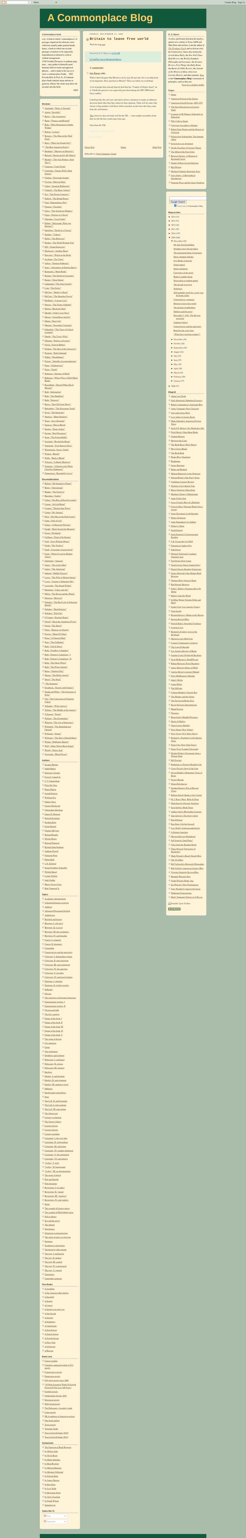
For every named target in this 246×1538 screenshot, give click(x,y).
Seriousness (50, 1229)
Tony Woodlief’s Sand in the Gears (185, 888)
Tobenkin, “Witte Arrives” (56, 706)
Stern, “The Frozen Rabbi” (56, 437)
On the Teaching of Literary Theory (186, 147)
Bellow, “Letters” (52, 131)
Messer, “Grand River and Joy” (58, 317)
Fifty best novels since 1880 (56, 1380)
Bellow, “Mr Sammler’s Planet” (58, 483)
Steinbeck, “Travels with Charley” (59, 687)
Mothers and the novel (183, 311)
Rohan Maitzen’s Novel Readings (185, 663)
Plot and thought (52, 1179)
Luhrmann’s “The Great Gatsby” (58, 283)
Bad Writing (176, 167)
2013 (173, 220)
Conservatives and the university (58, 952)
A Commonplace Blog (100, 17)
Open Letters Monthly (180, 725)
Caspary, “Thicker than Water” (58, 508)
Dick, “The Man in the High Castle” (60, 516)
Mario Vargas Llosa (53, 884)
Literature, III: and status (55, 1146)
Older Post (156, 147)
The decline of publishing (184, 307)
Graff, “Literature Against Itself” (59, 549)
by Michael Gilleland (54, 1472)
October (177, 343)
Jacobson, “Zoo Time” (54, 259)
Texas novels (50, 1424)
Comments (51, 1521)
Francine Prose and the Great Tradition (187, 182)
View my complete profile (193, 84)
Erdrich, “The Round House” (57, 198)
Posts (48, 1516)
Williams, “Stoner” (53, 733)
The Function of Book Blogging (58, 1447)
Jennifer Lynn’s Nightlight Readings (186, 655)
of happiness (50, 1321)
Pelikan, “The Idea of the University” (61, 348)
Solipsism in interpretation (56, 1233)
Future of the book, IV (54, 1030)
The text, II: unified (53, 1258)
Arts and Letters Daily (180, 412)
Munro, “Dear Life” (53, 321)
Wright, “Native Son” (54, 750)
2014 (173, 216)
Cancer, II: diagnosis (53, 944)
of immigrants (51, 1326)
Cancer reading (51, 1361)
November (178, 339)
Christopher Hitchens (54, 810)
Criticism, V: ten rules (54, 973)
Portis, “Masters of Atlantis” (57, 629)
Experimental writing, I (55, 1001)
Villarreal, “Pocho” (53, 714)
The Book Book (177, 453)
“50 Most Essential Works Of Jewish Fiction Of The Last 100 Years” (60, 1386)
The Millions (176, 688)
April (176, 368)
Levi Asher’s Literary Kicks (183, 417)
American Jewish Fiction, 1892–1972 (187, 102)
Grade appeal (179, 264)
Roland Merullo (51, 834)
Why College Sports (179, 121)
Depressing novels (52, 1376)
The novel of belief (53, 1175)
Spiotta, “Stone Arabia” (55, 429)
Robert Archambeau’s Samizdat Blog (187, 404)
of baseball (49, 1297)
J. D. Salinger (50, 863)
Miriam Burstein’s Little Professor (185, 473)
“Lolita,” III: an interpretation (57, 1171)
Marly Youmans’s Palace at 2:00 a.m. (187, 897)
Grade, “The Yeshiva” (54, 545)
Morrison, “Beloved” (53, 598)
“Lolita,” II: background (55, 1167)
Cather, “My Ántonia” (54, 512)
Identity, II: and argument (55, 1080)
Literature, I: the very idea (56, 1138)
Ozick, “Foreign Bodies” (55, 344)
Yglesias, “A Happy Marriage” (58, 462)
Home (123, 147)
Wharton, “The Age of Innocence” (59, 722)
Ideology (48, 1072)
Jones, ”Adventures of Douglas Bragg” (61, 267)
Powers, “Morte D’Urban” (56, 634)
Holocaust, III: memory (55, 1067)
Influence (49, 1088)
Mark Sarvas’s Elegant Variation (185, 803)
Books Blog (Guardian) (180, 457)
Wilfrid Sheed (51, 872)
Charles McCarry (52, 830)
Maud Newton (177, 709)
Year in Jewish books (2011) (56, 1437)
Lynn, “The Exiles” (53, 288)
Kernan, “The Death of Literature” (59, 275)
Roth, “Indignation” (53, 391)
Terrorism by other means (55, 1249)
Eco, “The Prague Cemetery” (57, 194)
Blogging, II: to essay (54, 927)
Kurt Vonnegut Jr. (52, 888)
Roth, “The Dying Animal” (56, 667)
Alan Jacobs (176, 611)
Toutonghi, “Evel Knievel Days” (58, 445)
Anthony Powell (51, 851)
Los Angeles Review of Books (184, 651)
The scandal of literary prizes (57, 1208)
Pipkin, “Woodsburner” (54, 357)
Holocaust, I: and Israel (55, 1059)
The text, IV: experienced (55, 1266)
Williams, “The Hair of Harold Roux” (61, 737)
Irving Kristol (50, 826)
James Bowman (177, 465)
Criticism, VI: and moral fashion (58, 977)
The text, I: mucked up (54, 1253)
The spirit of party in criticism (58, 1237)
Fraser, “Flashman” (53, 533)
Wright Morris (51, 838)
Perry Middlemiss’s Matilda (183, 675)
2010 (173, 233)
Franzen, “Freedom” (53, 206)
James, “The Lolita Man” (56, 565)
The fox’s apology (52, 1014)
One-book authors (52, 1420)
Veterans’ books (51, 1428)
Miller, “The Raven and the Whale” (60, 593)
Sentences (178, 288)
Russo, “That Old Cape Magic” (58, 404)
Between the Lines (179, 440)
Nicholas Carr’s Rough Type (183, 486)
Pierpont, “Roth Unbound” (56, 353)
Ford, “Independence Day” (56, 202)
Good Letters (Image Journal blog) (185, 565)
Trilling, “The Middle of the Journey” (61, 710)
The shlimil (50, 1224)
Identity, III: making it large (56, 1084)
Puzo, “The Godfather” (54, 642)
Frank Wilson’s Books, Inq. (182, 880)
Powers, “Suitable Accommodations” (61, 361)
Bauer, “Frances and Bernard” (57, 120)
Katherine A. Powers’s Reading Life (186, 764)
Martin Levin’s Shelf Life (182, 638)
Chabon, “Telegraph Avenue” (57, 177)
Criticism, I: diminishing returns (58, 956)
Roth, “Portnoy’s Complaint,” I (58, 654)
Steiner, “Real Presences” (56, 433)
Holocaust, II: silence (54, 1063)
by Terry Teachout (52, 1496)
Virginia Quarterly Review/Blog (185, 872)
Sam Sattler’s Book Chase (182, 807)
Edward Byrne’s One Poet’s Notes (185, 477)
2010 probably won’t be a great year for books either (188, 294)
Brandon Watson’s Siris (181, 876)
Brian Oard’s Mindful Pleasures (184, 717)
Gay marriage (50, 1043)
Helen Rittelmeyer (179, 783)
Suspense (49, 1241)
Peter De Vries (51, 785)
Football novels (51, 1391)
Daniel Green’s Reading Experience (186, 569)
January (177, 380)
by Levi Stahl (50, 1488)
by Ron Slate (50, 1484)
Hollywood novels (52, 1404)
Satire (47, 1204)
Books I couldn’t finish (183, 276)
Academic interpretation (55, 898)
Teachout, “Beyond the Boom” (57, 441)
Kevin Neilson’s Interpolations (184, 704)
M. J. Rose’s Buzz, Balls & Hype (185, 799)
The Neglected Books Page (182, 700)
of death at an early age (55, 1309)
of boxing (49, 1301)
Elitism (48, 993)
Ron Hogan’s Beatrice (180, 584)
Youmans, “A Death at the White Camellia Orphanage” (59, 468)
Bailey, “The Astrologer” (55, 116)
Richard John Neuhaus (54, 847)
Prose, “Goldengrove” (54, 365)
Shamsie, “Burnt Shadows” (56, 416)
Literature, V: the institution (57, 1154)
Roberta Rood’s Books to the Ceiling (186, 795)
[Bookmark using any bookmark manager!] (105, 59)
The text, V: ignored (53, 1270)
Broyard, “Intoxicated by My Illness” (60, 155)
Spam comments (181, 268)
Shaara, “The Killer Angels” (57, 675)
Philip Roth (49, 859)
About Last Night (178, 396)
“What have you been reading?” (187, 334)
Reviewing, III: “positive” (56, 1196)
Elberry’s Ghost (177, 526)
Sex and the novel (52, 1220)
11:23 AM (115, 53)
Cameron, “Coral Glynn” (55, 166)
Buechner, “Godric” (53, 495)
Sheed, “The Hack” (53, 679)
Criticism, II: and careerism (56, 960)
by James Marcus (52, 1480)
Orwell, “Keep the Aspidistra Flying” (61, 621)
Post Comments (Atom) (106, 153)
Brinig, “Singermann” (54, 487)
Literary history (51, 1129)
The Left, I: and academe (55, 1105)
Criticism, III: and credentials (57, 964)
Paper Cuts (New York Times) (184, 744)
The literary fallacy (53, 1121)
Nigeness (175, 713)
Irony (47, 1096)
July (175, 355)
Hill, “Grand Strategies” (55, 246)
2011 (173, 229)
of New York (50, 1342)
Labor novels (50, 1412)
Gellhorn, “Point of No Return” (58, 537)
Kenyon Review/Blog (180, 619)
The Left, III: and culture (55, 1109)
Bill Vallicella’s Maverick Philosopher (187, 864)
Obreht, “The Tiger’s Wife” (56, 336)
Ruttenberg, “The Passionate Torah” (60, 408)
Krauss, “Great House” (54, 279)
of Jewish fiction (52, 1338)
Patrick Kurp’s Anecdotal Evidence (186, 623)
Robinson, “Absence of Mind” (57, 373)
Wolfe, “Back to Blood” (55, 458)
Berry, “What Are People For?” (58, 142)
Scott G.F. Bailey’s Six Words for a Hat (187, 428)
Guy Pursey (95, 73)
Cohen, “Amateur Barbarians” (57, 186)
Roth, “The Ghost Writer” (56, 662)
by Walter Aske (51, 1451)
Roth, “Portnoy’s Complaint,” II (58, 658)
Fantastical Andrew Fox (181, 545)
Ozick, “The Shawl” (53, 625)
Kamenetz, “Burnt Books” (56, 271)
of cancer (49, 1305)
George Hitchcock (52, 805)
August (177, 351)
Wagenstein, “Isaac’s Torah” (57, 449)
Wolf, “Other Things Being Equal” (59, 746)
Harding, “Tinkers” (53, 234)
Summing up (50, 1505)
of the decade (50, 1313)
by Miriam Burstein (53, 1468)
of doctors (49, 1317)
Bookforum (175, 461)
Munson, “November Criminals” (58, 325)
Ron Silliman (176, 819)
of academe (50, 1288)
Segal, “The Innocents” (55, 412)
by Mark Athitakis (52, 1459)
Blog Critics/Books (179, 448)
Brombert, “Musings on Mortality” (59, 151)
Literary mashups (52, 1134)
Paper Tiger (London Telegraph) (184, 749)
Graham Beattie (178, 436)
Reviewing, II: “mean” (54, 1191)
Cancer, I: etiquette (53, 940)
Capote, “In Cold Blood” (55, 504)
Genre (47, 1047)
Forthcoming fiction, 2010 (56, 1395)
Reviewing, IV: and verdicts (56, 1200)
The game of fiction (53, 1039)
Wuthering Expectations (181, 893)
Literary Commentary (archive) (184, 642)
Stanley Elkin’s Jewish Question (184, 163)
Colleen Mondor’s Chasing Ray (184, 692)
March (176, 372)
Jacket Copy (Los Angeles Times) (185, 606)
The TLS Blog (177, 860)
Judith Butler (50, 768)
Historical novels (52, 1400)
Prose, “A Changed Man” (55, 638)
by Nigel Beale (51, 1455)
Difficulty (49, 989)
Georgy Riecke (177, 779)
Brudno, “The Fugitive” (55, 491)
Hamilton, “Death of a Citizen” (58, 230)
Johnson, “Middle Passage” (56, 573)
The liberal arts (51, 1113)
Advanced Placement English (57, 911)
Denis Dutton (50, 789)
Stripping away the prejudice (186, 248)
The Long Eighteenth (180, 647)
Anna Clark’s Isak (178, 498)
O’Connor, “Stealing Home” (57, 617)
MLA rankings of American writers (60, 1416)
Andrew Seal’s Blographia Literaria (186, 811)
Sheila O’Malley (178, 721)
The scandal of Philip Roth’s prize (59, 1212)
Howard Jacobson (52, 818)
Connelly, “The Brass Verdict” (58, 190)
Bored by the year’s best (184, 330)
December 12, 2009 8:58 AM (102, 130)
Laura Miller (176, 684)
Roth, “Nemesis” (52, 400)
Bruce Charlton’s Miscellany (183, 490)
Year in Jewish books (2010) (56, 1433)
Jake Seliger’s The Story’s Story (184, 815)
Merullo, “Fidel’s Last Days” (57, 312)
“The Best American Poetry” (57, 147)
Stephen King (50, 822)
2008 (173, 386)
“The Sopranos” (51, 683)
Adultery (48, 907)
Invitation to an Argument (182, 143)
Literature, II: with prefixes (56, 1142)
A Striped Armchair (179, 832)
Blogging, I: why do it (54, 923)
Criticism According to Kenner (184, 125)
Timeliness (49, 1274)
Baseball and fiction (53, 919)
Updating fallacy (181, 322)
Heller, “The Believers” (55, 238)
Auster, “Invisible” (53, 112)
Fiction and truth (52, 1010)
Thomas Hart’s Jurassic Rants (183, 580)
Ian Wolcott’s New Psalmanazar (184, 884)
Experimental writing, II (55, 1006)
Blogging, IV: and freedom (56, 935)
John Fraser (176, 549)
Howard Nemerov (52, 843)
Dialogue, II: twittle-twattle (57, 985)
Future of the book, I (53, 1018)
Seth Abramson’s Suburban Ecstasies (186, 400)
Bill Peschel (176, 760)
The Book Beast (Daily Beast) (184, 444)
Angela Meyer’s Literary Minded (185, 671)
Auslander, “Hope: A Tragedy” (58, 108)
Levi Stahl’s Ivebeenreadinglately (185, 828)
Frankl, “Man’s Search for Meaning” (60, 529)
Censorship (49, 948)
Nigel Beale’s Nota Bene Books (184, 432)
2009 (173, 237)
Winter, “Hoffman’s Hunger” (57, 741)
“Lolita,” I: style (52, 1163)
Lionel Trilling (51, 876)
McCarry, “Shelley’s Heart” (56, 292)
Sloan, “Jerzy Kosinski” (55, 420)
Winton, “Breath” (52, 453)
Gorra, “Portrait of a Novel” (56, 214)
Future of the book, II (53, 1022)
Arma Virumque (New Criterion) (185, 408)
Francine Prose (51, 855)
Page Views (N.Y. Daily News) (184, 733)
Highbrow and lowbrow (54, 1055)
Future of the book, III (54, 1026)
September (178, 347)
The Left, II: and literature (56, 1101)
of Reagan (49, 1350)
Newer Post (90, 147)
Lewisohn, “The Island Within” (58, 585)
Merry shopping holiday (184, 256)
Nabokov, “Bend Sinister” (56, 609)
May (176, 364)
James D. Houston (52, 814)
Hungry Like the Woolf (181, 595)
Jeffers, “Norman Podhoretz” (57, 263)
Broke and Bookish (179, 469)
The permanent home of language (188, 252)
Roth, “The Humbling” (54, 396)
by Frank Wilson (52, 1500)
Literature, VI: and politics (56, 1158)
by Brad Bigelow (52, 1463)
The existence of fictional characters (60, 997)
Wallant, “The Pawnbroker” (56, 718)
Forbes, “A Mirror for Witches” (58, 524)
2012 (173, 225)
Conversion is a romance (184, 299)
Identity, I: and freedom (55, 1076)
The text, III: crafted (53, 1262)
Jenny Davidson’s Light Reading (184, 513)
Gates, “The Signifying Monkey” (59, 210)
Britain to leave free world (119, 39)
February (177, 376)
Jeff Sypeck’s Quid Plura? (182, 840)
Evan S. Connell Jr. (53, 777)
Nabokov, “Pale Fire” (54, 613)
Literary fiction (51, 1125)
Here (202, 75)
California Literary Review (182, 481)
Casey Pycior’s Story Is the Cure (184, 768)
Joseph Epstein (51, 793)
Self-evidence (51, 1216)
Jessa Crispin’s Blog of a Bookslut (185, 502)
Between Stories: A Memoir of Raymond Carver (184, 157)
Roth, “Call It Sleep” (54, 646)
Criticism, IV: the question (56, 969)
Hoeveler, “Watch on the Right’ (58, 255)
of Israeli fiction (51, 1334)
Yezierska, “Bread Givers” (56, 754)
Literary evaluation (53, 1117)
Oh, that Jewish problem (184, 244)
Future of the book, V (54, 1034)
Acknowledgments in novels (57, 902)
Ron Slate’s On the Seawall (182, 824)
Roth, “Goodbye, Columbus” (57, 650)
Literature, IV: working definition (59, 1150)
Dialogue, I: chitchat (53, 981)
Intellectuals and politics (55, 1092)
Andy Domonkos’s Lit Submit (183, 522)
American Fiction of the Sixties (184, 98)
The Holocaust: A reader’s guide (58, 1408)
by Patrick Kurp (51, 1476)
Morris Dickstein (178, 517)
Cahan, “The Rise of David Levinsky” (61, 500)
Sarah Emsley (177, 530)
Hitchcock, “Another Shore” (57, 250)
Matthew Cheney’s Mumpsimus (184, 494)
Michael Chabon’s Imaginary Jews (185, 171)
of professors (50, 1346)
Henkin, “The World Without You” (59, 242)
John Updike (50, 880)
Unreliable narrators (53, 1278)
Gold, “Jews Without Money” (57, 541)
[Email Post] (120, 53)
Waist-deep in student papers (186, 280)
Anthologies (50, 915)
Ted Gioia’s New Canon (181, 560)
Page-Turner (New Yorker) (182, 729)
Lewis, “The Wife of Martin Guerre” (60, 577)
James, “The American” (55, 569)
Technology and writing (55, 1245)
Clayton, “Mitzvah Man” (55, 182)
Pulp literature (51, 1183)
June (176, 360)
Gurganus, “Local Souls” (55, 219)
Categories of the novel (183, 272)
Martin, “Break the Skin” (55, 308)
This (92, 115)
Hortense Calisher (52, 772)
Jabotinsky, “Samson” (54, 560)
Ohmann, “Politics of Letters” (57, 340)
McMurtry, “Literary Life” (56, 300)
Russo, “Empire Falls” (54, 671)
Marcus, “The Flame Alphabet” (58, 304)
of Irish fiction (51, 1330)
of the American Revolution (56, 1293)
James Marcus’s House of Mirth (184, 667)
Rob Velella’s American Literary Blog (187, 868)
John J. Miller (177, 680)
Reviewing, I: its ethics (55, 1187)
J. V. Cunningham (52, 781)
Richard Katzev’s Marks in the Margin (187, 615)
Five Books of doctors (183, 260)
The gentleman (51, 1051)
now (103, 44)
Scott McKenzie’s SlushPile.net (184, 659)
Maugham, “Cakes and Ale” (57, 589)
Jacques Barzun (51, 764)
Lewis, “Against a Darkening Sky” (59, 581)
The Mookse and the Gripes (182, 696)
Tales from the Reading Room (183, 844)
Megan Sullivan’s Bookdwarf (183, 836)
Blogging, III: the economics (57, 931)
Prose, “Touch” (51, 369)
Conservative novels (53, 1372)
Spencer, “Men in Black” (55, 424)
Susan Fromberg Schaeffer (56, 867)
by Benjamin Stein (53, 1492)
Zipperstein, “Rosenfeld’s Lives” (59, 473)
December (178, 241)
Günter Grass (50, 801)
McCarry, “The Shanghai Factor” (59, 296)
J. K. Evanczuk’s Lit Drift (182, 541)
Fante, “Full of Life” (53, 520)
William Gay (50, 797)
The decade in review (183, 284)
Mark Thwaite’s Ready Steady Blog (186, 855)
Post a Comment (95, 136)
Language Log (177, 627)
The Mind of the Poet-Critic (183, 151)
